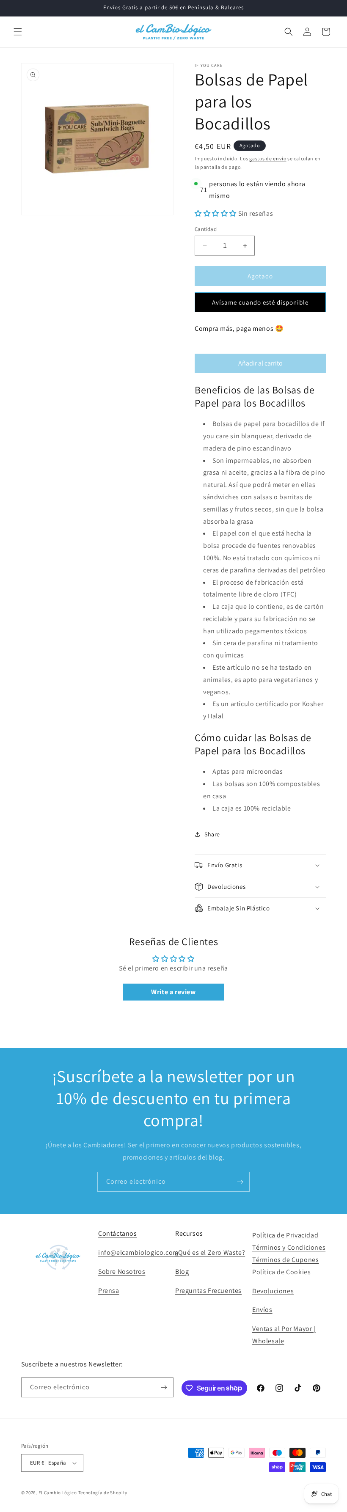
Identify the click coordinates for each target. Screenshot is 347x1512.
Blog (182, 1271)
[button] (17, 31)
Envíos (262, 1309)
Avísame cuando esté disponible (260, 302)
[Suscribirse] (240, 1182)
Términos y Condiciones (288, 1247)
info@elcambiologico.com (138, 1252)
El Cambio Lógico (58, 1493)
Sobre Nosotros (121, 1271)
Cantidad (206, 229)
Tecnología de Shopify (102, 1493)
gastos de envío (267, 158)
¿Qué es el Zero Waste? (210, 1252)
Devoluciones (273, 1291)
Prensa (108, 1290)
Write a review (173, 991)
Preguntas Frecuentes (208, 1290)
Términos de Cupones (285, 1259)
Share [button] (212, 834)
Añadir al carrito (260, 363)
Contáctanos (117, 1233)
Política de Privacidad (285, 1235)
